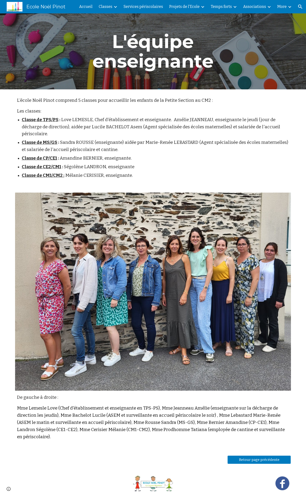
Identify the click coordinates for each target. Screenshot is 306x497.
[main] (153, 51)
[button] (300, 6)
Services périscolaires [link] (143, 6)
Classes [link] (105, 6)
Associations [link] (254, 6)
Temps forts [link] (221, 6)
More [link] (282, 6)
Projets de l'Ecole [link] (184, 6)
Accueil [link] (86, 6)
